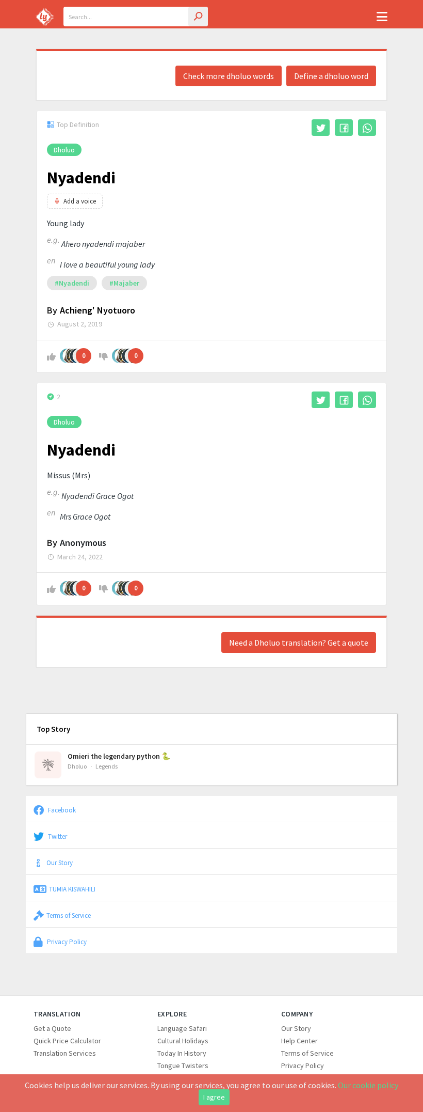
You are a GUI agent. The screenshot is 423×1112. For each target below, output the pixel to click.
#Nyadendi (72, 283)
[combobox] (135, 16)
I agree (214, 1097)
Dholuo (64, 149)
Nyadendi (81, 177)
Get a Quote (52, 1028)
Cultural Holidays (182, 1040)
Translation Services (65, 1053)
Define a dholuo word (331, 76)
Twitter (56, 836)
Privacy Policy (66, 941)
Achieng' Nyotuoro (97, 310)
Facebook (61, 810)
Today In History (181, 1053)
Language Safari (182, 1028)
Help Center (299, 1040)
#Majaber (124, 283)
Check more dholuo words (228, 76)
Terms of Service (68, 915)
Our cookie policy (368, 1085)
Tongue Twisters (182, 1065)
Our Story (59, 862)
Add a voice (79, 201)
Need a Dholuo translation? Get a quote (298, 642)
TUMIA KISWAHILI (72, 889)
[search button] (198, 16)
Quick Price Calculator (67, 1040)
